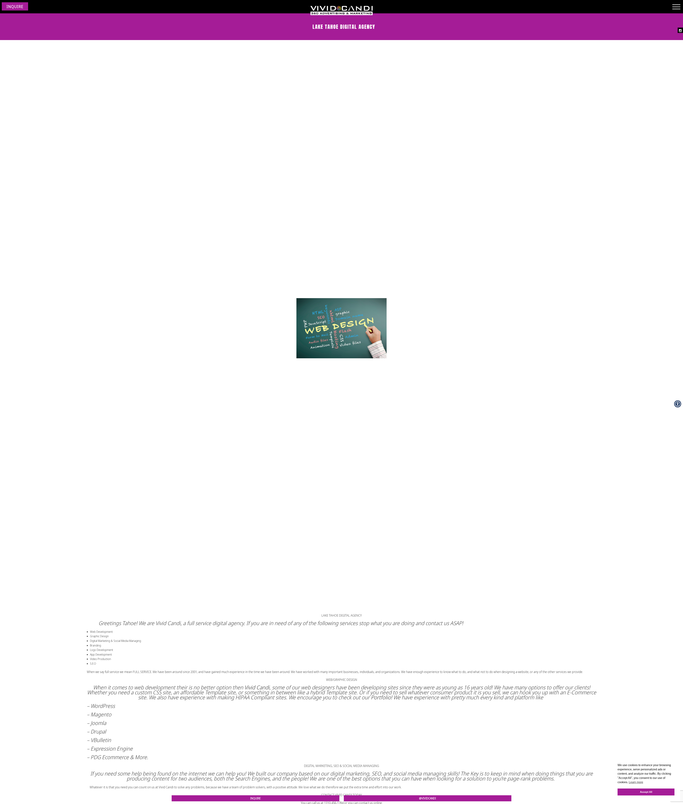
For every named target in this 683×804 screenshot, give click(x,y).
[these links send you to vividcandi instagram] (680, 30)
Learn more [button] (636, 782)
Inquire (255, 798)
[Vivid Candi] (341, 10)
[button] (677, 403)
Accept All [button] (646, 791)
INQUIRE (15, 6)
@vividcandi (427, 798)
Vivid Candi (256, 687)
